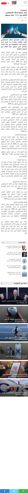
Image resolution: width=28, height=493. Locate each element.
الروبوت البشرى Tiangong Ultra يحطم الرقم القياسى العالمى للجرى (16, 338)
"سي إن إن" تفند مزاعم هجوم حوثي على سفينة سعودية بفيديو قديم (14, 274)
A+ (22, 20)
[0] (4, 491)
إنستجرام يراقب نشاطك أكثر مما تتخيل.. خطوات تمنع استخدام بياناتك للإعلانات (14, 375)
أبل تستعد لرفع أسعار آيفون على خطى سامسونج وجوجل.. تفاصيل (16, 357)
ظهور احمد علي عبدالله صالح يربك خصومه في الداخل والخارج (13, 253)
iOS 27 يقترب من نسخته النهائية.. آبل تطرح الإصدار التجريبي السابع (16, 320)
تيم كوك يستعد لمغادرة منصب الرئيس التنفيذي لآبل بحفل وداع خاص (14, 302)
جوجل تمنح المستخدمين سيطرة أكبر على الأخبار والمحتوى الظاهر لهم (14, 393)
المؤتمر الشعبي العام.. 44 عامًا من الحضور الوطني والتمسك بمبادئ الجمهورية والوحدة (14, 267)
